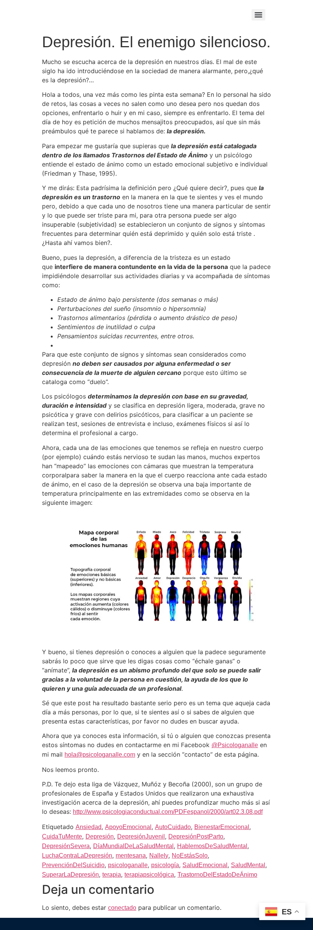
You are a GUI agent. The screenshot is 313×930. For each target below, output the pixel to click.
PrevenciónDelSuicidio (73, 865)
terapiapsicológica (149, 874)
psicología (165, 865)
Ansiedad (89, 827)
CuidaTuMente (62, 836)
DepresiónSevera (66, 846)
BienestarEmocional (221, 827)
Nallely (158, 855)
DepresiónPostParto (195, 836)
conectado (122, 907)
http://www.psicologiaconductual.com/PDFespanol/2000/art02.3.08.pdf (168, 811)
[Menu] (258, 15)
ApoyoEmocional (128, 827)
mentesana (131, 855)
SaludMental (248, 865)
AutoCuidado (173, 827)
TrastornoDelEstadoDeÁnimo (217, 874)
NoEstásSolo (190, 855)
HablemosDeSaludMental (212, 846)
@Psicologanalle (234, 745)
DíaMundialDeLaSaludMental (133, 846)
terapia (111, 874)
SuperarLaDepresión (70, 874)
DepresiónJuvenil (141, 836)
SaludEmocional (204, 865)
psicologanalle (128, 865)
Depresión (100, 836)
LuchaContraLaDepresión (77, 855)
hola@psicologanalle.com (100, 754)
